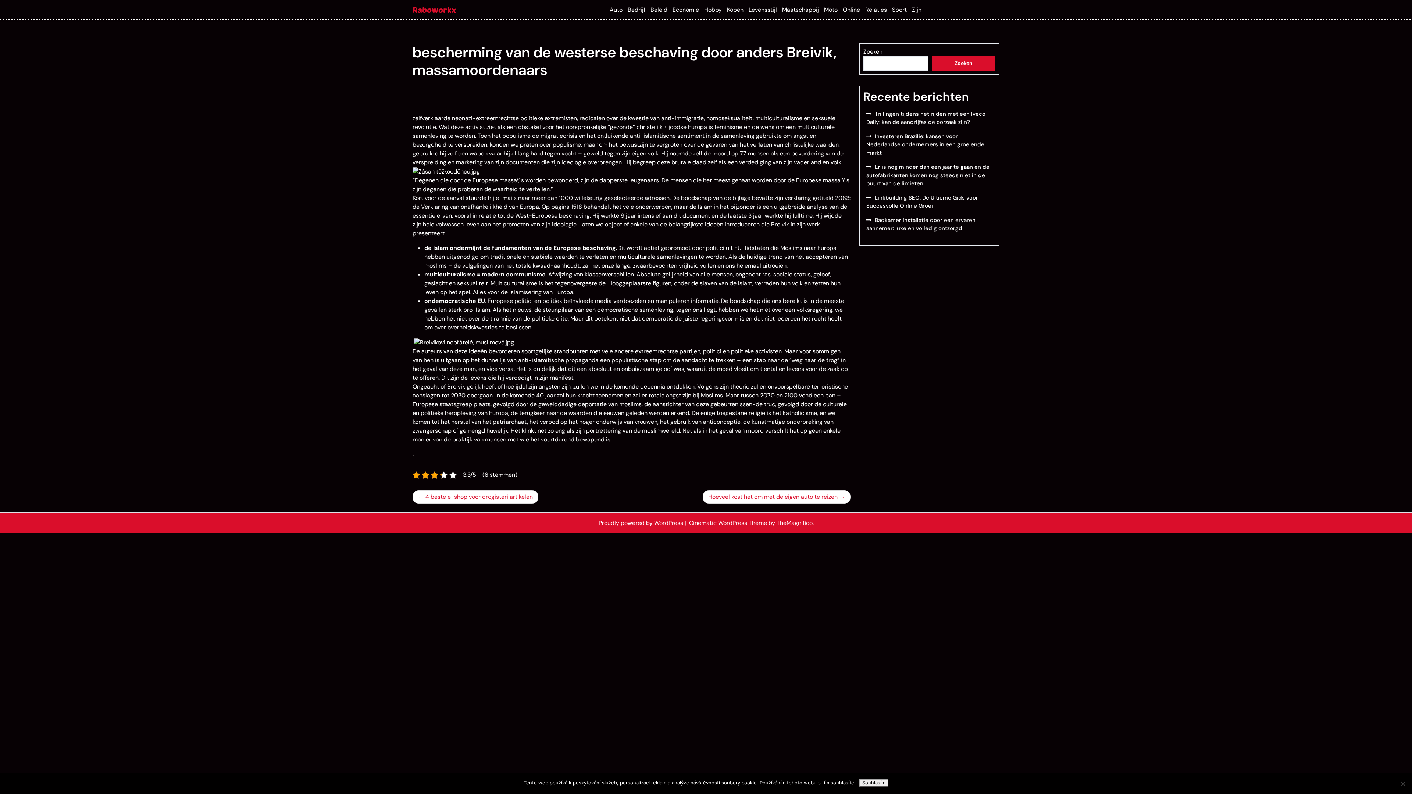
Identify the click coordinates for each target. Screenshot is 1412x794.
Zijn (916, 10)
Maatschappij (800, 10)
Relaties (876, 10)
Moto (831, 10)
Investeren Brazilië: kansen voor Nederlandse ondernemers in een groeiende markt (925, 145)
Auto (616, 10)
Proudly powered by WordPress (642, 523)
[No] (1402, 783)
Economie (686, 10)
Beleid (658, 10)
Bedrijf (636, 10)
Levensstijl (763, 10)
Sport (899, 10)
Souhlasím (873, 783)
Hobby (713, 10)
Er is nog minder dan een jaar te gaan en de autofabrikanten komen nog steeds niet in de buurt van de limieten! (928, 175)
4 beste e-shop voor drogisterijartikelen (479, 497)
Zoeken (873, 52)
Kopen (735, 10)
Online (851, 10)
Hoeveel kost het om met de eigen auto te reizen (773, 497)
